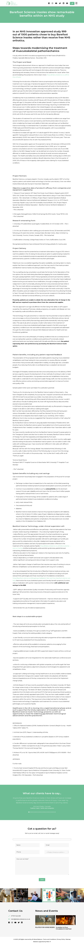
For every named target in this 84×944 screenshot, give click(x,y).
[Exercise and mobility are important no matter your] (35, 895)
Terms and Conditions (49, 939)
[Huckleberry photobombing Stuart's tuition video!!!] (7, 895)
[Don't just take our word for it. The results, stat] (49, 895)
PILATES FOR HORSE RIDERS (45, 927)
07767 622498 (16, 916)
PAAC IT (48, 941)
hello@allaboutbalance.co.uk (20, 919)
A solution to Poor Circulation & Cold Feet (63, 928)
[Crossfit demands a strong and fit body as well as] (21, 895)
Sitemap (68, 939)
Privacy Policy (61, 939)
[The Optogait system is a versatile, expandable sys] (77, 895)
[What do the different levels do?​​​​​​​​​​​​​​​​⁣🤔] (63, 895)
